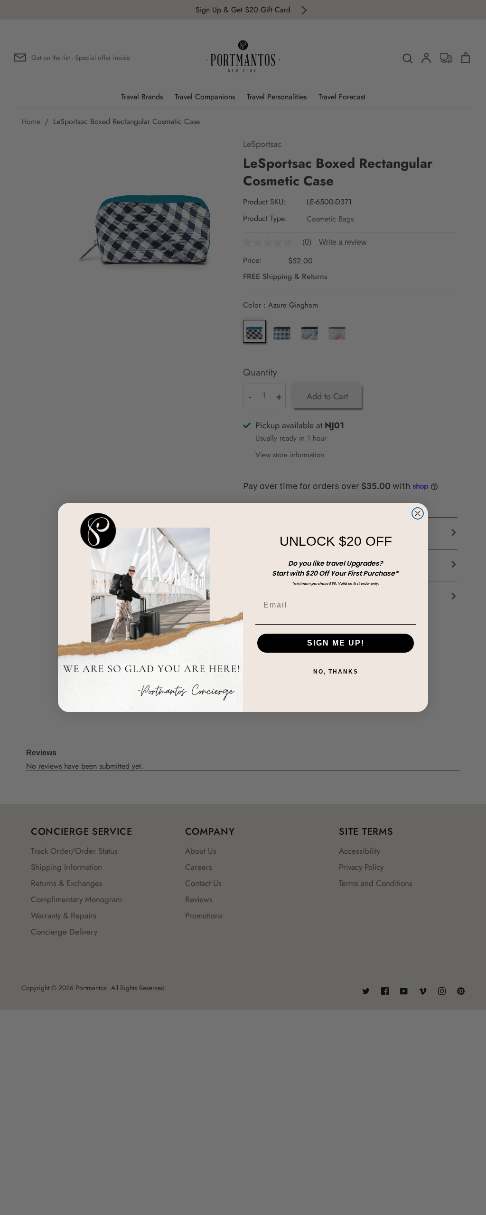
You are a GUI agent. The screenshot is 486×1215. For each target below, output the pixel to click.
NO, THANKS (335, 671)
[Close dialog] (417, 513)
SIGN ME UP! (335, 643)
